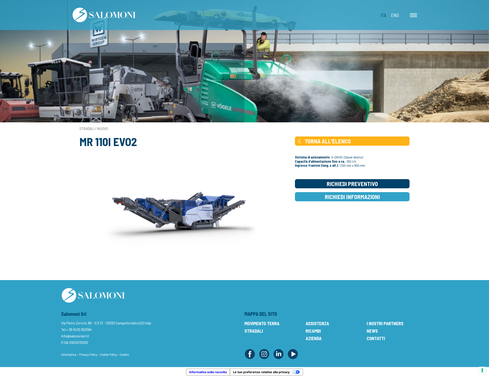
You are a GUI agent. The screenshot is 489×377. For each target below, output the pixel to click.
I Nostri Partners (385, 323)
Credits (124, 354)
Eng (395, 15)
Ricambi (313, 331)
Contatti (376, 338)
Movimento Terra (261, 323)
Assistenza (317, 323)
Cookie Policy (108, 354)
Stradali (253, 331)
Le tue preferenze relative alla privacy (261, 372)
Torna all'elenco (328, 141)
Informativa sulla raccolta (208, 372)
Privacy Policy (88, 354)
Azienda (314, 338)
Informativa (68, 354)
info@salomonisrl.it (75, 336)
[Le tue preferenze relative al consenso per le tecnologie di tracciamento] (482, 370)
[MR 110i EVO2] (179, 211)
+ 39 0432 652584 (79, 329)
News (372, 331)
